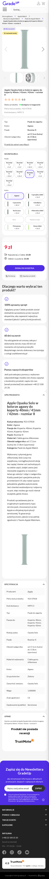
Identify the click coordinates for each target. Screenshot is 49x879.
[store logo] (11, 3)
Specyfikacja (11, 584)
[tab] (24, 395)
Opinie (7, 716)
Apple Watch (22, 16)
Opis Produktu (12, 395)
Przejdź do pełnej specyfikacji (16, 144)
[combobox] (28, 9)
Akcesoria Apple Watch (11, 19)
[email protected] (12, 384)
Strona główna (7, 16)
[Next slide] (43, 49)
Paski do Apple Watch (32, 19)
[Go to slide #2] (30, 78)
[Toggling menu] (5, 9)
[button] (38, 3)
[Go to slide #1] (16, 78)
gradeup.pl (22, 875)
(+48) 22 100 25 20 (10, 837)
